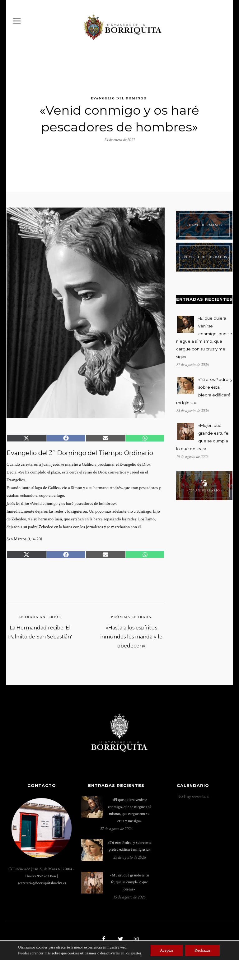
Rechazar (202, 950)
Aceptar (166, 950)
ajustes (136, 953)
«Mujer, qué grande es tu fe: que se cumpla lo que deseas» (129, 882)
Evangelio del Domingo (119, 98)
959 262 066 (46, 876)
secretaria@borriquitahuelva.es (42, 882)
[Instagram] (135, 940)
